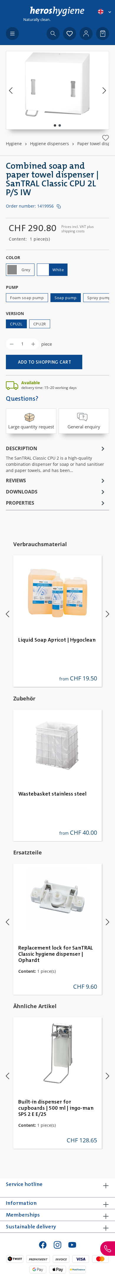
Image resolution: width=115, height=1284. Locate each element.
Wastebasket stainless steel (52, 794)
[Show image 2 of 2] (60, 125)
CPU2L (16, 324)
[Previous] (10, 90)
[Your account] (86, 33)
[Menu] (12, 33)
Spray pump (99, 297)
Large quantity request (31, 427)
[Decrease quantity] (11, 343)
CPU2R (39, 324)
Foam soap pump (27, 297)
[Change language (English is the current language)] (105, 11)
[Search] (53, 33)
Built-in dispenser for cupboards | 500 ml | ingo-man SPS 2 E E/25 (55, 1108)
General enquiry (84, 427)
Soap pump (66, 297)
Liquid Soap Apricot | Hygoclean (57, 640)
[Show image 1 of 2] (55, 125)
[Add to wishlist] (105, 137)
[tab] (56, 459)
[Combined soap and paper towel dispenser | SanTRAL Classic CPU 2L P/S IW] (57, 84)
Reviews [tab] (16, 480)
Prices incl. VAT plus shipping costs (77, 228)
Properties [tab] (20, 503)
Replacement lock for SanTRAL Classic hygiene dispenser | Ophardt (55, 954)
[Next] (104, 90)
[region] (57, 90)
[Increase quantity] (33, 343)
